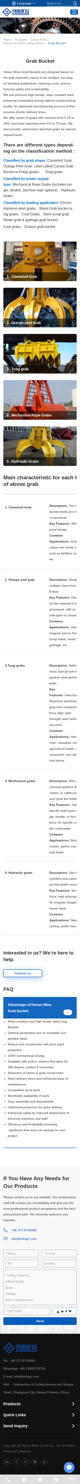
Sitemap (25, 1451)
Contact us (22, 973)
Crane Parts (38, 39)
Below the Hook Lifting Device (24, 43)
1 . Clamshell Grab (22, 276)
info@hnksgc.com (24, 1238)
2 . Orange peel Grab (24, 323)
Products (21, 39)
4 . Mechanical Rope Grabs (29, 415)
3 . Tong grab (18, 369)
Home (7, 39)
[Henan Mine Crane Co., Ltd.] (15, 12)
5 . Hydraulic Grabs (23, 461)
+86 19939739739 (32, 1368)
